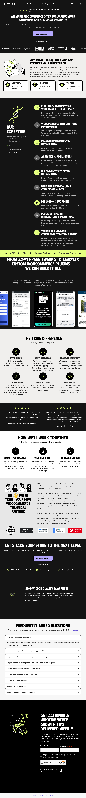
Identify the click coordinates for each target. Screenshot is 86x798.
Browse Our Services (43, 34)
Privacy (46, 795)
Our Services (31, 4)
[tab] (43, 641)
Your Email (66, 746)
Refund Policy (59, 790)
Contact (56, 4)
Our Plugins (46, 4)
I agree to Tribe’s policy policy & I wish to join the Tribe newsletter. (59, 756)
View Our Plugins (42, 41)
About (35, 795)
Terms (52, 790)
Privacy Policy (45, 790)
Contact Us (73, 630)
